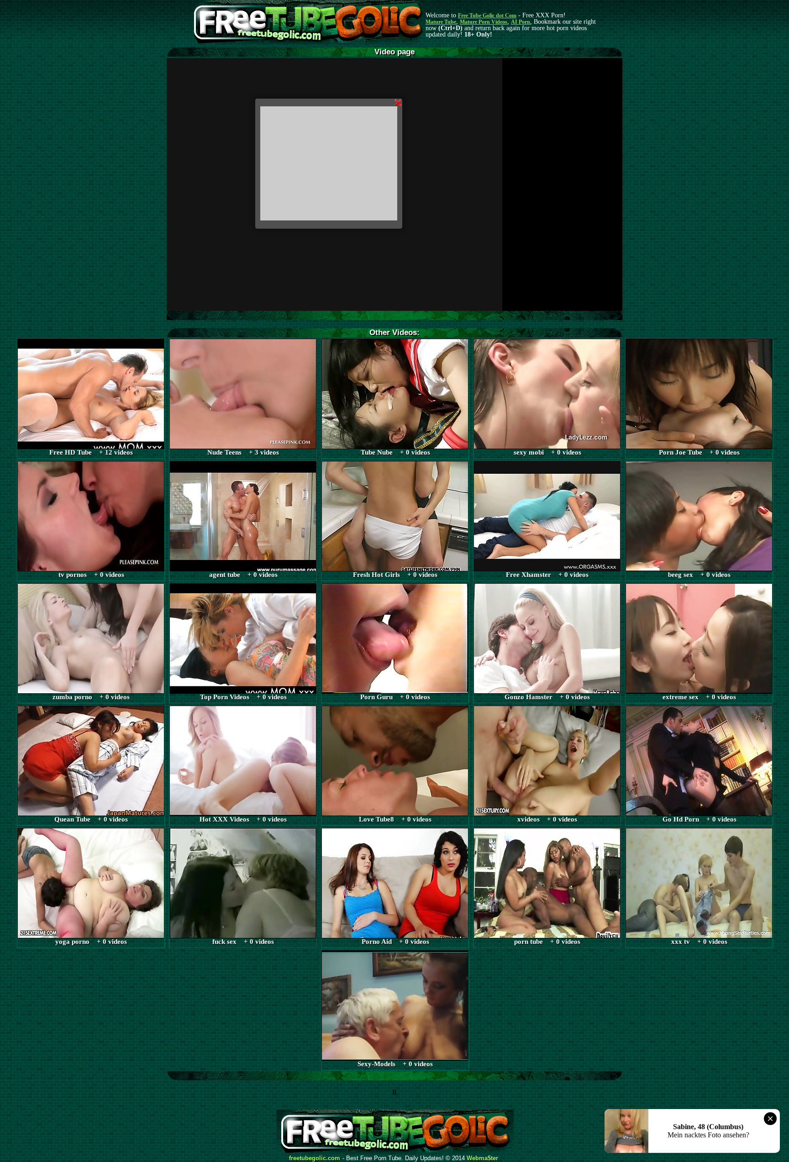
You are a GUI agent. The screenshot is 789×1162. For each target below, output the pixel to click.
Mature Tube (441, 22)
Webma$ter (482, 1158)
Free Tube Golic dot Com (487, 15)
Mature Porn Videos (483, 22)
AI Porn (520, 22)
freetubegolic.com (314, 1158)
